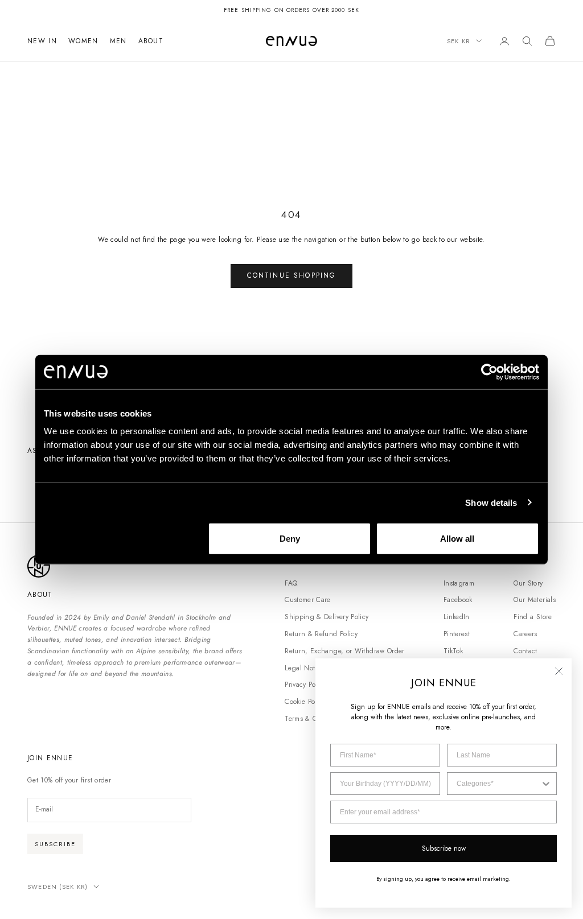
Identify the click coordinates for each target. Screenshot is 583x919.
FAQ (291, 583)
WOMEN (83, 41)
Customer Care (308, 600)
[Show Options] (546, 783)
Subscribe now (444, 848)
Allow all (457, 538)
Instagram (459, 583)
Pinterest (457, 634)
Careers (525, 634)
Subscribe (55, 843)
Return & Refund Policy (321, 634)
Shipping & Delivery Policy (326, 617)
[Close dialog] (559, 671)
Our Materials (535, 600)
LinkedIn (457, 617)
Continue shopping (291, 275)
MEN (118, 41)
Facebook (458, 600)
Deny (290, 538)
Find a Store (533, 617)
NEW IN (42, 41)
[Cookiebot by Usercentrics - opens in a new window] (489, 371)
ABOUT (151, 41)
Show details (491, 502)
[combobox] (498, 783)
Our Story (528, 583)
